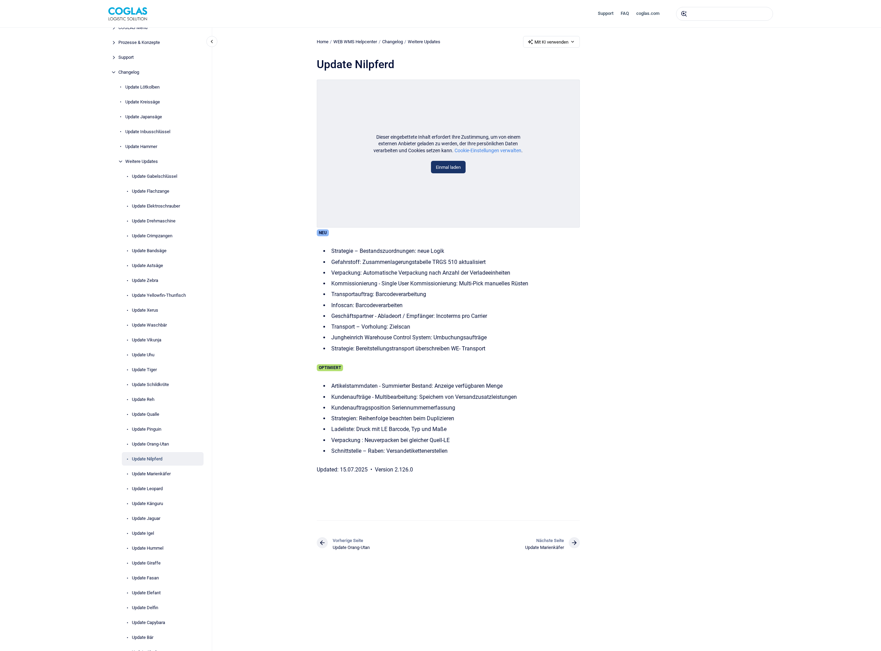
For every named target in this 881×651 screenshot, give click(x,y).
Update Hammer (141, 146)
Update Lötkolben (142, 87)
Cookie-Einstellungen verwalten (488, 150)
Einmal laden (448, 167)
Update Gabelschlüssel (154, 176)
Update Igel (143, 533)
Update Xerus (145, 310)
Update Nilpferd (147, 458)
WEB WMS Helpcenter (355, 41)
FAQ (625, 13)
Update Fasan (145, 577)
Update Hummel (147, 548)
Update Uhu (143, 354)
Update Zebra (145, 280)
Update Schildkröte (150, 384)
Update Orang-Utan (150, 444)
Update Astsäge (147, 265)
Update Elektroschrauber (156, 206)
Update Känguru (147, 503)
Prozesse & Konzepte (139, 42)
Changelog (128, 72)
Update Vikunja (146, 339)
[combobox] (724, 13)
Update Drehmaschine (154, 220)
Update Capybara (148, 622)
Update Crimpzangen (152, 235)
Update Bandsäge (149, 250)
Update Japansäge (143, 116)
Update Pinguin (146, 429)
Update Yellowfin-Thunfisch (159, 295)
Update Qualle (145, 414)
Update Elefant (146, 592)
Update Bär (142, 637)
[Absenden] (684, 13)
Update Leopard (147, 488)
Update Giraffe (146, 563)
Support (605, 13)
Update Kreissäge (142, 101)
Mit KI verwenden (551, 42)
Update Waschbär (149, 325)
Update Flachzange (150, 191)
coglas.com (647, 13)
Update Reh (143, 399)
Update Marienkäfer (151, 473)
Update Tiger (144, 369)
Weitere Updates (141, 161)
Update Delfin (145, 607)
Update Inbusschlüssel (147, 131)
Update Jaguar (146, 518)
